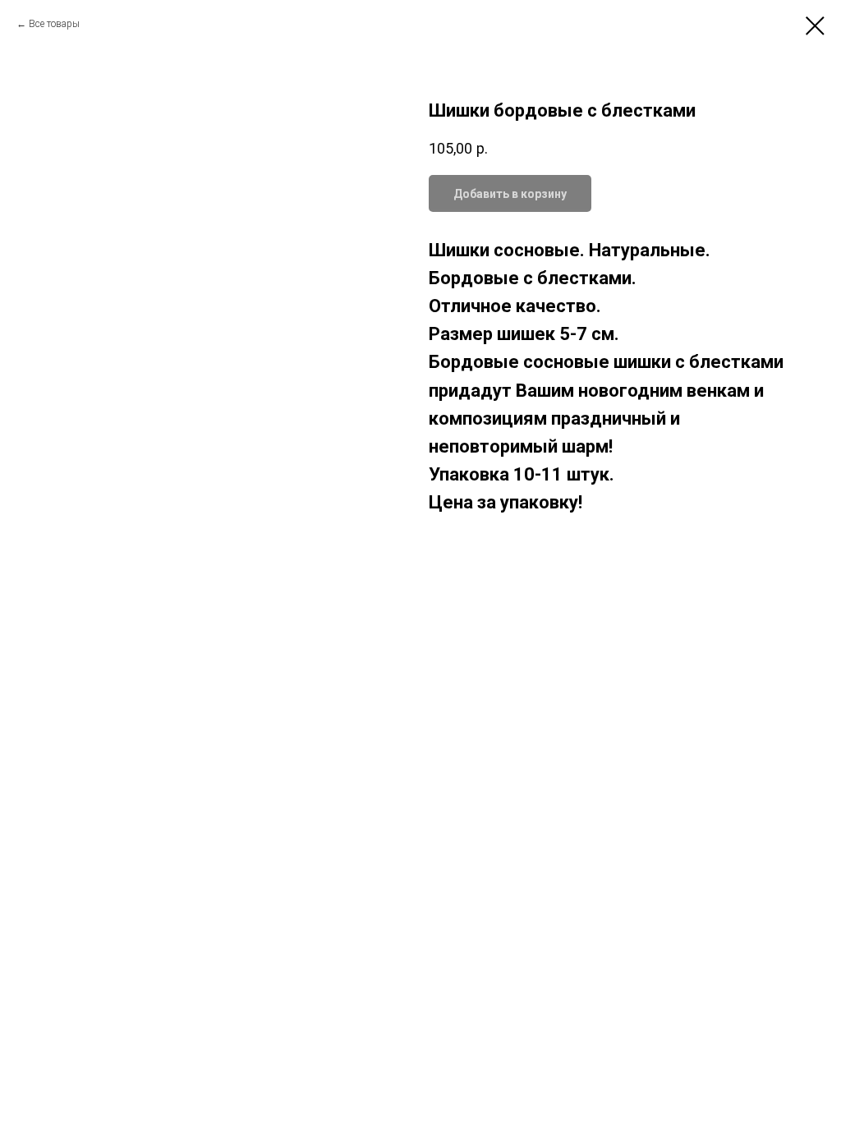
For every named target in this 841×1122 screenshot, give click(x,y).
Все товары (54, 24)
